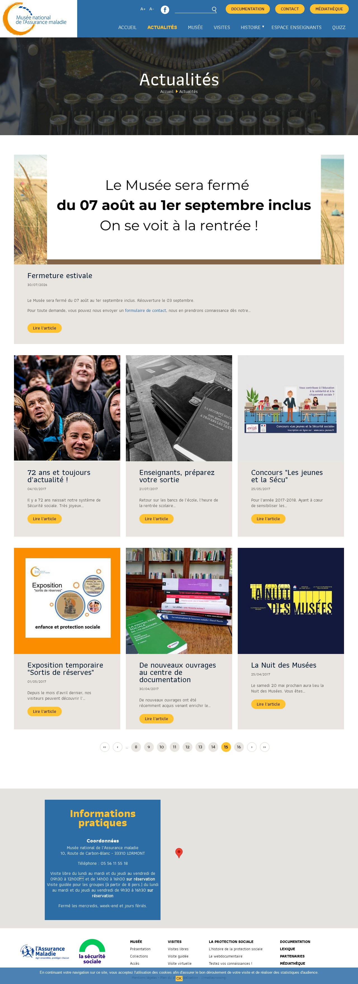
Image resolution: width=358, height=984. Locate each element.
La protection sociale (231, 941)
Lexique (287, 949)
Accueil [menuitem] (127, 27)
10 (163, 747)
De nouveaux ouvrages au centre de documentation (177, 672)
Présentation (140, 949)
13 (201, 747)
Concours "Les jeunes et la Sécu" (287, 476)
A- (151, 9)
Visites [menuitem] (222, 27)
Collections (139, 956)
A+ (143, 9)
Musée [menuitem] (195, 27)
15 (227, 748)
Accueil (166, 91)
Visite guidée (178, 956)
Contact (290, 9)
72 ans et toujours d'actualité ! (58, 476)
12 (188, 747)
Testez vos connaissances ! (230, 963)
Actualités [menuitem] (162, 27)
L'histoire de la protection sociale (236, 949)
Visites (175, 941)
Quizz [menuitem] (338, 27)
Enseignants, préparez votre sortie (177, 476)
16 (240, 747)
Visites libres (178, 949)
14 (214, 747)
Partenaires (292, 956)
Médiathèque (329, 9)
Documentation (247, 9)
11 (176, 747)
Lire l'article (44, 328)
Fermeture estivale (59, 275)
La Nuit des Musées (283, 665)
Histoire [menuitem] (248, 29)
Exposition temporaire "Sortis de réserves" (65, 669)
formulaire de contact (145, 310)
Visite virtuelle (180, 963)
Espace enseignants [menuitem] (297, 27)
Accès (134, 963)
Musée (136, 941)
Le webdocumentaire (225, 956)
